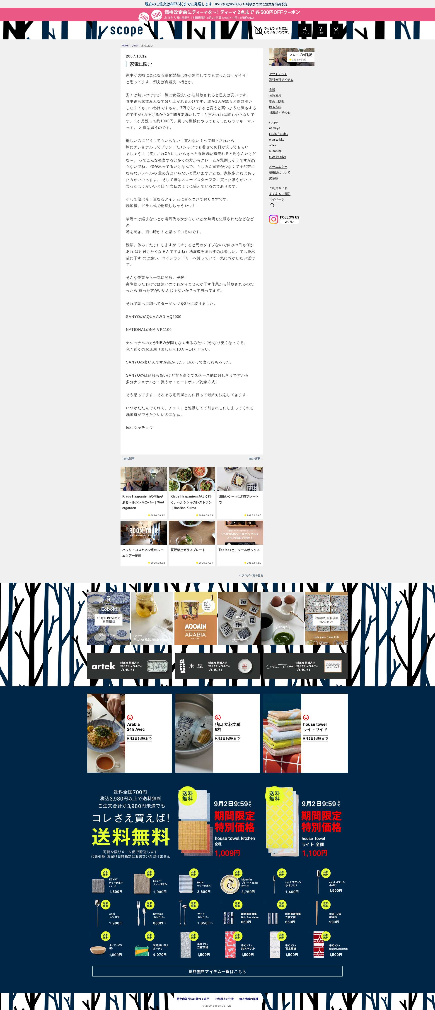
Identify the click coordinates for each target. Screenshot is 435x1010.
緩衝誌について (279, 172)
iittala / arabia (278, 134)
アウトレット (278, 74)
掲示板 (273, 178)
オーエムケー (278, 166)
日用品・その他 (279, 112)
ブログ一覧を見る (252, 575)
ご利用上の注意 (224, 999)
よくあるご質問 (279, 194)
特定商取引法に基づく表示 (193, 999)
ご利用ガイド (278, 188)
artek (272, 145)
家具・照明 (276, 101)
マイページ (276, 199)
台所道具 (275, 95)
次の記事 (129, 458)
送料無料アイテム (281, 80)
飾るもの (275, 107)
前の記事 (254, 458)
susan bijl (276, 151)
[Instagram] (273, 219)
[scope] (125, 30)
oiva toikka (276, 140)
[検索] (272, 205)
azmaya (274, 128)
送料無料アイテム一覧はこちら (217, 971)
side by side (277, 157)
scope (273, 122)
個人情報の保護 (248, 999)
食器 (272, 89)
